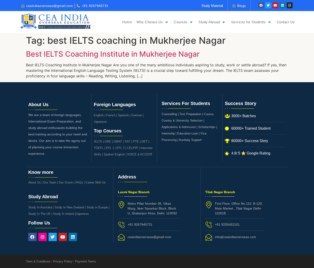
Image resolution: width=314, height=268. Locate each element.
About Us (34, 182)
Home (127, 22)
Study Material (212, 6)
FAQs (79, 182)
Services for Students (248, 22)
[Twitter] (268, 5)
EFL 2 (121, 148)
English (99, 115)
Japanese (100, 121)
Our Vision (66, 182)
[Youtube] (275, 5)
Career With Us (96, 182)
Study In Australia (40, 207)
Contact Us (286, 22)
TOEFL (98, 148)
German (136, 115)
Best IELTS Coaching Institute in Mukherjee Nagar (113, 54)
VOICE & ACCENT (139, 154)
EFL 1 (110, 148)
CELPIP (132, 148)
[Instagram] (290, 5)
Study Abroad (209, 22)
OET (144, 141)
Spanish (123, 115)
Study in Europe (97, 207)
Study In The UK (39, 214)
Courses (181, 22)
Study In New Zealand (69, 207)
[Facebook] (261, 5)
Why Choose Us (150, 22)
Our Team (49, 182)
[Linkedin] (282, 5)
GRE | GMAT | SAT (117, 141)
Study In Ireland (63, 214)
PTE (136, 141)
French (110, 115)
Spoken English (114, 154)
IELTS (98, 141)
